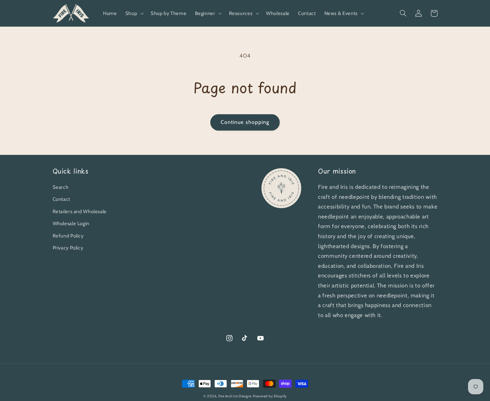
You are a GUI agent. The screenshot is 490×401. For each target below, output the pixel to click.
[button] (133, 13)
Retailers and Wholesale (80, 211)
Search (61, 187)
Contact (61, 199)
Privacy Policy (68, 248)
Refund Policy (68, 236)
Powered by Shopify (270, 396)
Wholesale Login (71, 223)
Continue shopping (245, 122)
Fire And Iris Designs (235, 396)
